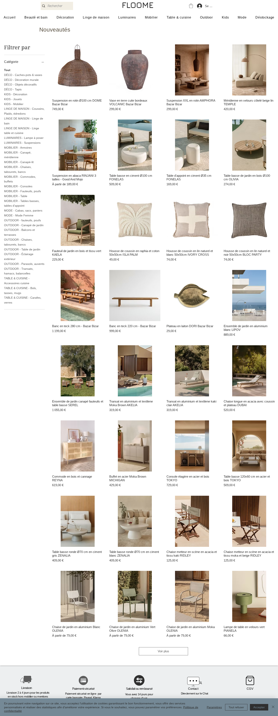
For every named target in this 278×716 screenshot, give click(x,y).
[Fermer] (273, 707)
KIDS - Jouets (13, 99)
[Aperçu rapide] (77, 69)
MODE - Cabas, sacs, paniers (23, 210)
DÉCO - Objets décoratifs (20, 84)
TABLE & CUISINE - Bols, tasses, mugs (20, 290)
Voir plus (163, 651)
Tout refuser (236, 707)
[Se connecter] (199, 6)
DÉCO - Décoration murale (21, 79)
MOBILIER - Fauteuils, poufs (22, 191)
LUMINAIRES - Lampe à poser (24, 137)
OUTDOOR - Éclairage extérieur (18, 256)
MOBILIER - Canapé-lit (19, 162)
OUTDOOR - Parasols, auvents (24, 263)
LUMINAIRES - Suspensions (22, 142)
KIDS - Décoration (15, 94)
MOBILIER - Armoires (18, 147)
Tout (7, 70)
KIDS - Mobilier (13, 104)
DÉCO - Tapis (13, 89)
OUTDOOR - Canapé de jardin (24, 225)
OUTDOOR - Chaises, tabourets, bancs (18, 242)
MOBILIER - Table (15, 196)
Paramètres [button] (214, 707)
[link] (191, 5)
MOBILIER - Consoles (18, 186)
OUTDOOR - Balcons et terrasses (19, 232)
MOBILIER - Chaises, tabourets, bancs (18, 169)
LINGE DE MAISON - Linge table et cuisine (21, 131)
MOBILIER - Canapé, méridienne (17, 155)
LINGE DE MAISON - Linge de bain (23, 121)
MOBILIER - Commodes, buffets (20, 179)
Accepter (259, 707)
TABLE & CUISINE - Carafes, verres (22, 300)
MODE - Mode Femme (18, 215)
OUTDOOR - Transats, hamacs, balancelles (18, 271)
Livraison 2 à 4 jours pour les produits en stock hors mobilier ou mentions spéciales (28, 696)
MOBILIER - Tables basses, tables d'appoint (21, 203)
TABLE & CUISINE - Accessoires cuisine (17, 281)
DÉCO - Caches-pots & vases (23, 75)
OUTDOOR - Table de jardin (22, 249)
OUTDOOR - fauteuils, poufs (22, 220)
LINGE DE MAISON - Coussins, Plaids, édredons (24, 111)
